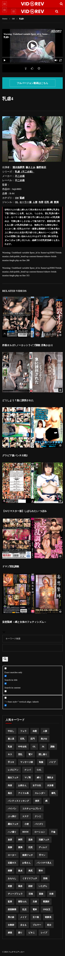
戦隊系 (48, 917)
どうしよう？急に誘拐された (18, 400)
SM (13, 19)
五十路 (36, 917)
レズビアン (13, 770)
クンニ (38, 816)
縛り (39, 777)
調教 (52, 747)
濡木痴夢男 (19, 167)
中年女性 (22, 747)
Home (4, 19)
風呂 (10, 793)
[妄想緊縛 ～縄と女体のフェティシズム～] (32, 593)
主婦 (35, 901)
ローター (12, 855)
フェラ (23, 731)
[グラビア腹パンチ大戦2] (32, 427)
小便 (26, 824)
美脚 (10, 847)
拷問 (20, 839)
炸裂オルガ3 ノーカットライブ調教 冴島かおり (27, 345)
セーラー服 (26, 202)
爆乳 (53, 793)
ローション (39, 832)
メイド (23, 917)
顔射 (30, 886)
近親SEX (12, 863)
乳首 (10, 747)
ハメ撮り (12, 832)
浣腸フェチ (44, 839)
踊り (20, 932)
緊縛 (22, 198)
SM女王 (46, 909)
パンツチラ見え (44, 863)
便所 (37, 801)
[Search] (61, 4)
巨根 (31, 894)
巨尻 (30, 847)
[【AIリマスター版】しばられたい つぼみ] (32, 482)
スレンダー (40, 793)
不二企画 (20, 176)
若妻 (10, 886)
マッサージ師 (26, 762)
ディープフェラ (15, 894)
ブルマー (37, 925)
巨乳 (46, 202)
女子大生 (37, 785)
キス (10, 754)
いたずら (43, 886)
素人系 (11, 739)
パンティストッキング (18, 801)
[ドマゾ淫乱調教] (32, 538)
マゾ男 (27, 777)
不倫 (53, 832)
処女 (49, 925)
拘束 (10, 785)
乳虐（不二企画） (24, 171)
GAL (39, 770)
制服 (41, 762)
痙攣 (10, 871)
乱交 (24, 909)
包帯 (41, 202)
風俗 (20, 886)
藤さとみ (30, 167)
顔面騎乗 (12, 909)
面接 (41, 894)
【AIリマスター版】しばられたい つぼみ (24, 511)
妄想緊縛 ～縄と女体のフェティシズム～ (24, 622)
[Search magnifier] (5, 659)
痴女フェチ (13, 777)
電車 (35, 909)
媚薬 (10, 932)
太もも (23, 925)
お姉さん (22, 785)
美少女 (44, 739)
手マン (42, 855)
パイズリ (39, 824)
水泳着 (50, 785)
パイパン (12, 808)
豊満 (56, 202)
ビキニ (31, 932)
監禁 (10, 901)
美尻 (30, 871)
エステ (25, 816)
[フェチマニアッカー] (32, 4)
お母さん (26, 863)
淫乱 (20, 754)
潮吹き (50, 777)
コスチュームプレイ (31, 808)
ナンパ (27, 770)
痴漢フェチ (27, 855)
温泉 (30, 839)
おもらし (12, 878)
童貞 (20, 871)
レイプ (44, 932)
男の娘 (11, 917)
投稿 (45, 878)
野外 (41, 871)
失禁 (51, 894)
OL (16, 202)
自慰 (35, 731)
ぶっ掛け (12, 816)
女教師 (11, 925)
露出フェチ (13, 824)
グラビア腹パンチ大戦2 (15, 455)
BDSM (25, 832)
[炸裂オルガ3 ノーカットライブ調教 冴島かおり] (32, 317)
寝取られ (22, 901)
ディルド (43, 847)
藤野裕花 (41, 167)
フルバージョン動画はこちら (32, 83)
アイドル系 (23, 793)
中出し (11, 731)
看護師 (46, 901)
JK (43, 747)
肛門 (33, 739)
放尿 (10, 839)
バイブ (52, 762)
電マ (30, 754)
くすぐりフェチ (29, 878)
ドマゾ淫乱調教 (10, 566)
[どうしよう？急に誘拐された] (32, 372)
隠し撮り (43, 754)
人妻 (35, 202)
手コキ (11, 762)
